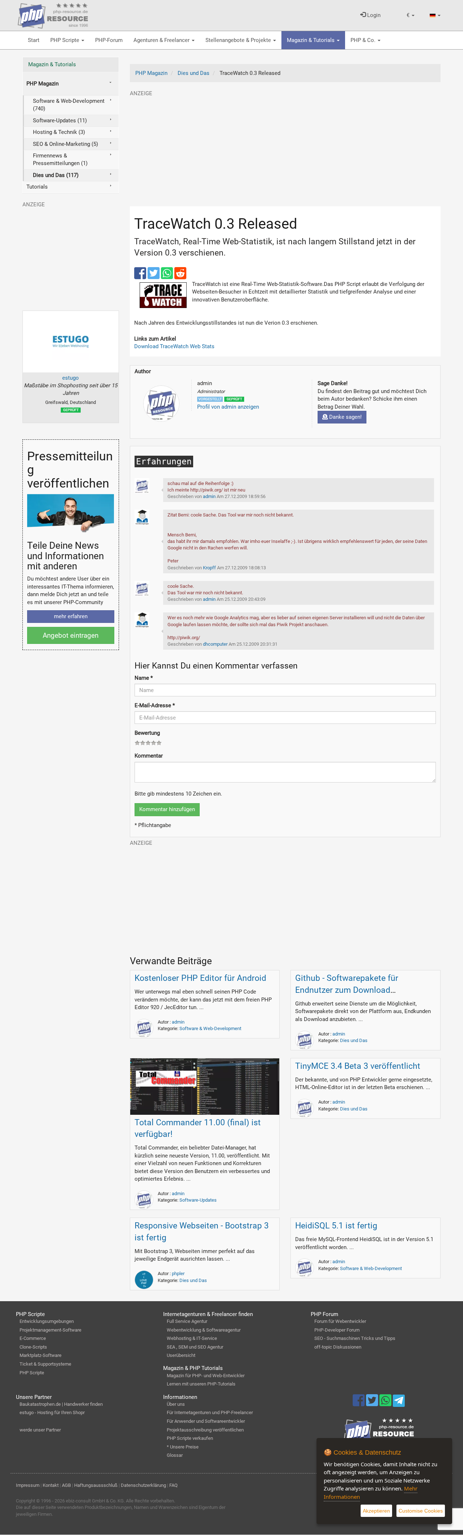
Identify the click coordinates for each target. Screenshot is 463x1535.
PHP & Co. (364, 40)
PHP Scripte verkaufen (190, 1438)
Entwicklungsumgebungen (47, 1321)
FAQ (173, 1485)
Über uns (176, 1404)
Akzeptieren (376, 1511)
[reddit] (180, 276)
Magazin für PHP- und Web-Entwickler (206, 1375)
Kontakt (51, 1485)
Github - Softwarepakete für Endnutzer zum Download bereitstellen (346, 990)
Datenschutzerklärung (143, 1485)
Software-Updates (198, 1200)
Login (373, 15)
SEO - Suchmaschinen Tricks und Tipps (354, 1338)
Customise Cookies (421, 1511)
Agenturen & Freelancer (162, 40)
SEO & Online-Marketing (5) (65, 144)
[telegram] (399, 1402)
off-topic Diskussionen (337, 1347)
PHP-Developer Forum (337, 1330)
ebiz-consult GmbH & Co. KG (95, 1501)
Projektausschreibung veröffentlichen (205, 1430)
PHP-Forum (109, 40)
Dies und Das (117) (55, 175)
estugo (70, 378)
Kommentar (149, 755)
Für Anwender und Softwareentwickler (206, 1421)
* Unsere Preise (183, 1447)
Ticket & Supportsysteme (45, 1364)
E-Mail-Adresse (155, 705)
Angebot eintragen (70, 635)
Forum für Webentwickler (340, 1321)
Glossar (175, 1455)
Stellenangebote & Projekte (238, 40)
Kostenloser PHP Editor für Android (200, 978)
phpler (178, 1273)
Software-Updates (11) (60, 120)
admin (178, 1022)
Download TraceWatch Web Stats (174, 346)
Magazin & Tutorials (311, 40)
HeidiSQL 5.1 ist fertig (336, 1226)
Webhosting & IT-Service (192, 1338)
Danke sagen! (345, 417)
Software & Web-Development (210, 1028)
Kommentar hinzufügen (167, 809)
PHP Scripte (65, 40)
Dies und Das (354, 1040)
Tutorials (37, 187)
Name (144, 678)
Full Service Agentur (187, 1321)
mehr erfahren (71, 616)
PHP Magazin (42, 83)
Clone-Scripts (33, 1347)
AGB (66, 1485)
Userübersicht (181, 1355)
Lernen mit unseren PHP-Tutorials (201, 1384)
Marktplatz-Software (40, 1355)
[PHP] (53, 14)
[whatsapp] (167, 276)
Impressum (27, 1485)
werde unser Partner (40, 1430)
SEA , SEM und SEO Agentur (195, 1347)
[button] (410, 15)
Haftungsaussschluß (96, 1485)
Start (33, 40)
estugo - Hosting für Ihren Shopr (52, 1412)
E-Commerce (33, 1338)
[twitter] (154, 276)
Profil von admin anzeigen (228, 407)
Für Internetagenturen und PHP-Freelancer (210, 1412)
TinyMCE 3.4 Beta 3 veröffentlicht (357, 1066)
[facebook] (141, 276)
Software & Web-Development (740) (69, 105)
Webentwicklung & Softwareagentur (204, 1330)
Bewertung (147, 733)
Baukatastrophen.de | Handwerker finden (61, 1404)
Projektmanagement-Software (50, 1330)
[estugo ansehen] (71, 341)
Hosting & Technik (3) (59, 132)
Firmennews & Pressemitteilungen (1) (60, 159)
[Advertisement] (285, 148)
